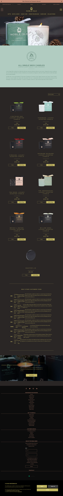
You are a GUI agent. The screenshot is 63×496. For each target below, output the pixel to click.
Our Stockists (31, 434)
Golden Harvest (31, 395)
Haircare (43, 14)
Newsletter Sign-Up (7, 4)
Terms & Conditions (31, 437)
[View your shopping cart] (2, 9)
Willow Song (31, 409)
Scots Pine (31, 401)
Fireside (31, 394)
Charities (31, 417)
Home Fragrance (34, 14)
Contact (19, 4)
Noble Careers (56, 4)
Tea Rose (31, 403)
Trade (31, 4)
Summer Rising (31, 402)
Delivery (31, 433)
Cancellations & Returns (31, 430)
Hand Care (24, 14)
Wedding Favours (31, 424)
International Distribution (31, 420)
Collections (51, 14)
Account (44, 4)
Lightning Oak (31, 397)
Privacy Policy (31, 436)
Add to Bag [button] (21, 127)
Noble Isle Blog (31, 425)
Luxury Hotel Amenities (31, 421)
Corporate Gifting (31, 422)
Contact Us (31, 432)
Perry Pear (31, 398)
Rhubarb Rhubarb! (31, 399)
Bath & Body (16, 14)
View (12, 127)
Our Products (31, 418)
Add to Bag (21, 165)
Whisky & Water (31, 406)
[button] (1, 1)
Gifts (9, 14)
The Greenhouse (31, 405)
